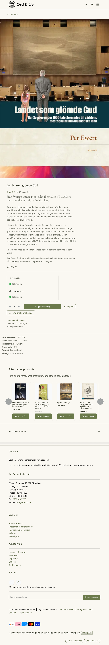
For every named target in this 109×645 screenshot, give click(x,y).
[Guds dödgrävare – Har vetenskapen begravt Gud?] (20, 391)
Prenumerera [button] (91, 597)
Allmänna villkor (66, 609)
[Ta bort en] (9, 306)
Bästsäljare (14, 536)
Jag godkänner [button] (92, 641)
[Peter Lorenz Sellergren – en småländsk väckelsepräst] (88, 391)
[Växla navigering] (97, 4)
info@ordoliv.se (23, 502)
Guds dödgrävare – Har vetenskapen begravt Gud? (20, 404)
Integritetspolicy (85, 609)
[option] (54, 401)
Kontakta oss (15, 565)
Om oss (12, 562)
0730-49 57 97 (19, 499)
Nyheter (12, 533)
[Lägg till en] (19, 306)
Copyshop (13, 558)
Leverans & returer (17, 552)
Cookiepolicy (86, 633)
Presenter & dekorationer (21, 526)
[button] (42, 306)
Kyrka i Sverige (63, 402)
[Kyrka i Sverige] (65, 391)
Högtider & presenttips (19, 530)
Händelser (13, 555)
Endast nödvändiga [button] (74, 641)
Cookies (12, 612)
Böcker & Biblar (16, 523)
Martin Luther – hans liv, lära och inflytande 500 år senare (42, 405)
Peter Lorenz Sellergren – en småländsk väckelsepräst (86, 405)
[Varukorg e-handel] (86, 4)
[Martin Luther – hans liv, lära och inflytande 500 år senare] (43, 391)
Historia (14, 14)
